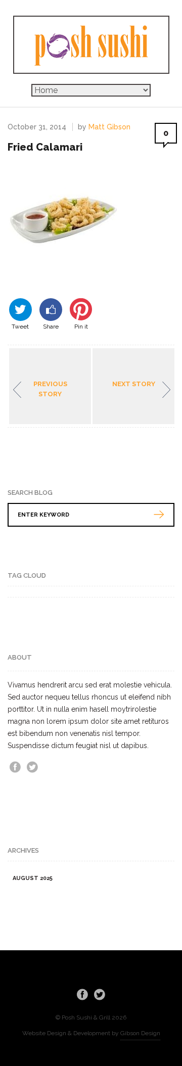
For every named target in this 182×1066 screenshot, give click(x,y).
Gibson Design (140, 1033)
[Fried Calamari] (63, 272)
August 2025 (33, 878)
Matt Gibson (109, 127)
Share (51, 326)
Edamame (133, 384)
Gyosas (50, 389)
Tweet (20, 326)
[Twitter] (32, 766)
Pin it (81, 326)
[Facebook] (15, 766)
